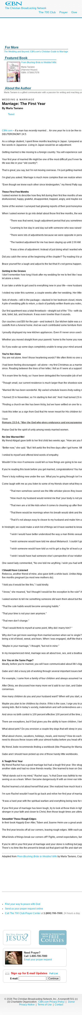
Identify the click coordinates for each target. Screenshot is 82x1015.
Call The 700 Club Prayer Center (22, 913)
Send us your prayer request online (24, 908)
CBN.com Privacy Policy (51, 1001)
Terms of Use (45, 1004)
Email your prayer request (38, 959)
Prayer (63, 12)
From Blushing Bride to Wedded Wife (38, 62)
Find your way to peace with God (22, 904)
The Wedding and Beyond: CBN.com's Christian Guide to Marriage (36, 51)
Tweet (11, 114)
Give (74, 12)
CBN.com (7, 130)
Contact (59, 1004)
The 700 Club (47, 12)
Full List (53, 973)
